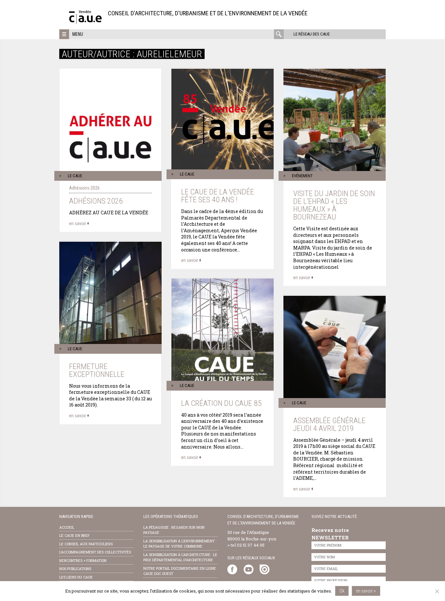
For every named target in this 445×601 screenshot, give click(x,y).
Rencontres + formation (83, 560)
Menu (77, 34)
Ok (341, 591)
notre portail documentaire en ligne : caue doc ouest (180, 571)
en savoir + (366, 591)
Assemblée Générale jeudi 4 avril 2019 (329, 424)
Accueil (66, 527)
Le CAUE (75, 175)
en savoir (79, 223)
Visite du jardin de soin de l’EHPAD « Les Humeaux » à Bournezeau (334, 205)
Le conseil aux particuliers (86, 543)
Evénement (302, 175)
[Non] (437, 591)
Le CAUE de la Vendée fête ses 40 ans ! (217, 195)
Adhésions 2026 (96, 201)
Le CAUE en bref (74, 535)
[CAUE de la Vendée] (85, 22)
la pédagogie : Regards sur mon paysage (174, 530)
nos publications (75, 568)
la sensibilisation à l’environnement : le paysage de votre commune (179, 543)
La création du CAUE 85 (221, 403)
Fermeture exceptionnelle (96, 370)
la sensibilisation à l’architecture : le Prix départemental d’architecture (180, 557)
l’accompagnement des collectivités (95, 552)
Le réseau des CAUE (312, 34)
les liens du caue (76, 577)
